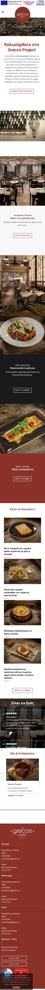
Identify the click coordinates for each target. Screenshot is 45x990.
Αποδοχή (16, 987)
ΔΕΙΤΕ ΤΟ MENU (22, 390)
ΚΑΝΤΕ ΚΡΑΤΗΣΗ (22, 235)
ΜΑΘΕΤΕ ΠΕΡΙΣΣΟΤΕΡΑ (21, 91)
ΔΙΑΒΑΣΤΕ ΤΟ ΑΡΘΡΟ (15, 795)
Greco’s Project (14, 784)
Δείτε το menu (14, 964)
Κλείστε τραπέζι (14, 958)
